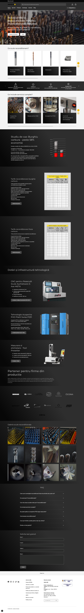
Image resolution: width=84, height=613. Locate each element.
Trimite (23, 567)
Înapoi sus (42, 573)
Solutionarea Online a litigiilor (32, 592)
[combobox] (43, 4)
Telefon (21, 548)
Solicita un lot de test (13, 34)
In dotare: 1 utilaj (16, 360)
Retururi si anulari (29, 597)
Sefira (11, 608)
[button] (75, 4)
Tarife (23, 34)
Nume (21, 537)
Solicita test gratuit (16, 203)
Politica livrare (29, 599)
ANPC (27, 595)
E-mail (21, 542)
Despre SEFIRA (29, 582)
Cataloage (24, 7)
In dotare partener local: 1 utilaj (19, 332)
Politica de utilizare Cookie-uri (32, 590)
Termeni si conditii (30, 584)
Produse (19, 7)
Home (9, 7)
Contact (30, 7)
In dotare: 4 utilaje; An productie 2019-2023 (21, 300)
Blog (35, 7)
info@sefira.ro (50, 585)
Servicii (13, 7)
